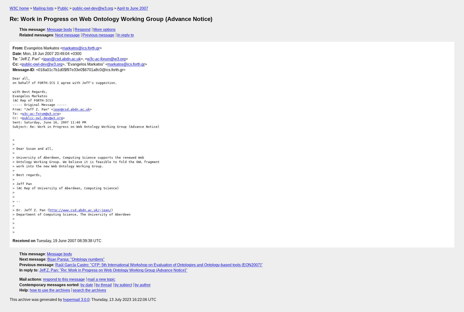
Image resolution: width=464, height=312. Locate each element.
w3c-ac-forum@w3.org (106, 59)
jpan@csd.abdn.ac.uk (62, 59)
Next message (67, 35)
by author (143, 285)
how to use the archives (50, 290)
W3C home (19, 8)
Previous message (98, 35)
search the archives (89, 290)
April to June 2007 (132, 8)
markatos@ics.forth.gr (81, 48)
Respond (82, 29)
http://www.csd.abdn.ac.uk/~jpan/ (80, 210)
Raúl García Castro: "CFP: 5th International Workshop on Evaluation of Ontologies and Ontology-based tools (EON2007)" (159, 265)
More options (104, 29)
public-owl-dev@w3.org (92, 8)
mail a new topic (101, 279)
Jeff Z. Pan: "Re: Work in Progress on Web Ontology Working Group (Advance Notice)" (113, 270)
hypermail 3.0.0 (76, 300)
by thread (104, 285)
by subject (123, 285)
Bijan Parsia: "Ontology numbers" (76, 259)
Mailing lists (43, 8)
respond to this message (64, 279)
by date (86, 285)
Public (63, 8)
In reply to (125, 35)
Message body (59, 29)
